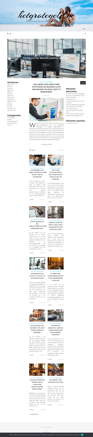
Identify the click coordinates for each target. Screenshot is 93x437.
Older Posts (34, 414)
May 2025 (9, 92)
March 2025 (10, 95)
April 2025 (9, 93)
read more (46, 65)
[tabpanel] (46, 58)
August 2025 (10, 90)
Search (83, 83)
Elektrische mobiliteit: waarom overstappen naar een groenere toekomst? (55, 330)
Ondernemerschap (12, 123)
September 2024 (11, 101)
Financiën (9, 119)
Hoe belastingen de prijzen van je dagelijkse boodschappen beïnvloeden (37, 384)
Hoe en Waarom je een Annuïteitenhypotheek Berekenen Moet (74, 110)
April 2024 (9, 106)
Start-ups (9, 125)
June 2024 (9, 104)
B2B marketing (11, 117)
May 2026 (9, 88)
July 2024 (9, 103)
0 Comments (61, 150)
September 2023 (11, 110)
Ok (82, 434)
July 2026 (9, 86)
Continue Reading (46, 144)
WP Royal (50, 427)
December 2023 (11, 108)
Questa (33, 150)
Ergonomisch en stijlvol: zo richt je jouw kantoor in (37, 276)
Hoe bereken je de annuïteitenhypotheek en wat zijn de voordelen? (75, 101)
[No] (91, 435)
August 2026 (10, 84)
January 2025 (10, 99)
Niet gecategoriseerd (46, 51)
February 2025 (11, 97)
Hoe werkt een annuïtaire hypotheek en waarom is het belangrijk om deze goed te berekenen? (75, 95)
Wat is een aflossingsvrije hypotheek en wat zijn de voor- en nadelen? (56, 174)
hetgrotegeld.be (46, 14)
